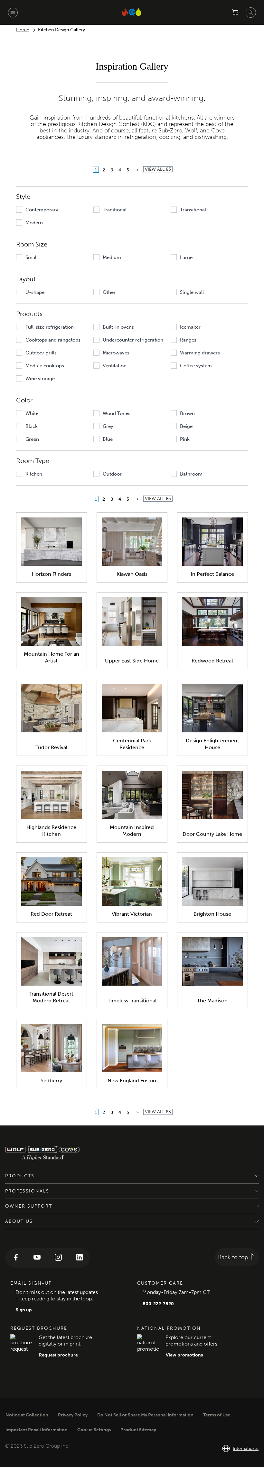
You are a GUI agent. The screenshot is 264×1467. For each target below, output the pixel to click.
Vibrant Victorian (132, 914)
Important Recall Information (36, 1430)
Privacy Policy (73, 1415)
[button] (137, 169)
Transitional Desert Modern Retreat (51, 997)
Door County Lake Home (212, 834)
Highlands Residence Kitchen (51, 830)
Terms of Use (216, 1415)
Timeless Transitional (132, 1001)
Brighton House (212, 914)
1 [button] (95, 169)
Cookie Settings (94, 1430)
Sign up (24, 1310)
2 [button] (103, 169)
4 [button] (119, 169)
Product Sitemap (138, 1430)
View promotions (184, 1355)
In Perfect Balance (212, 574)
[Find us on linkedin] (79, 1258)
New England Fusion (132, 1080)
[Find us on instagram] (58, 1258)
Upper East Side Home (132, 661)
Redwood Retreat (212, 661)
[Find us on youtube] (37, 1258)
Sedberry (51, 1080)
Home (22, 30)
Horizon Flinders (51, 574)
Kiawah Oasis (132, 574)
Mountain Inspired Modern (132, 830)
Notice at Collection (26, 1415)
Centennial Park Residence (132, 744)
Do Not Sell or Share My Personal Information (145, 1415)
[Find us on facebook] (16, 1258)
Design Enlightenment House (212, 744)
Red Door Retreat (51, 914)
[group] (53, 210)
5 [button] (128, 169)
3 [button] (111, 169)
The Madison (212, 1001)
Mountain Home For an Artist (51, 657)
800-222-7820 (158, 1304)
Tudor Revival (51, 747)
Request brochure (58, 1355)
